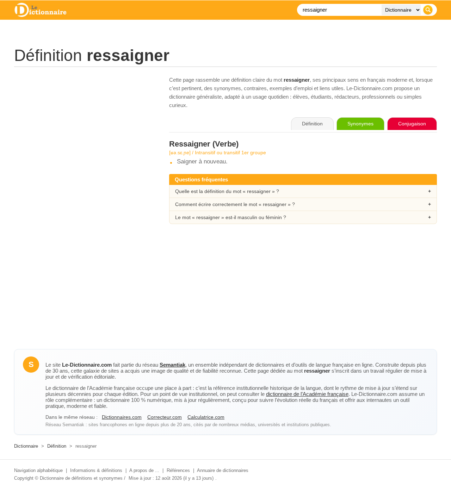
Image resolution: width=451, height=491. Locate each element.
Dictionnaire (26, 446)
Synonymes (360, 123)
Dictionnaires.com (122, 417)
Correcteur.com (164, 417)
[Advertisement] (84, 125)
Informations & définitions (96, 470)
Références (178, 470)
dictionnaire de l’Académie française (307, 394)
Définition (56, 446)
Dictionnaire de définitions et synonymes (81, 478)
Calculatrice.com (205, 417)
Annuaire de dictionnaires (222, 470)
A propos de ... (144, 470)
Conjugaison (412, 123)
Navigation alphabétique (38, 470)
